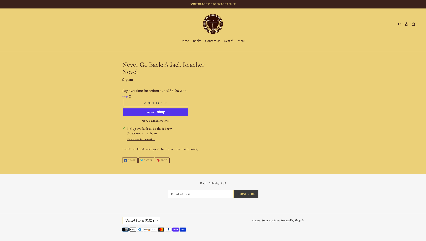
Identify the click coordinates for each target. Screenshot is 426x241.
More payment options (156, 121)
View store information (141, 139)
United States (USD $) (140, 220)
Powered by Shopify (292, 220)
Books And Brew (271, 220)
